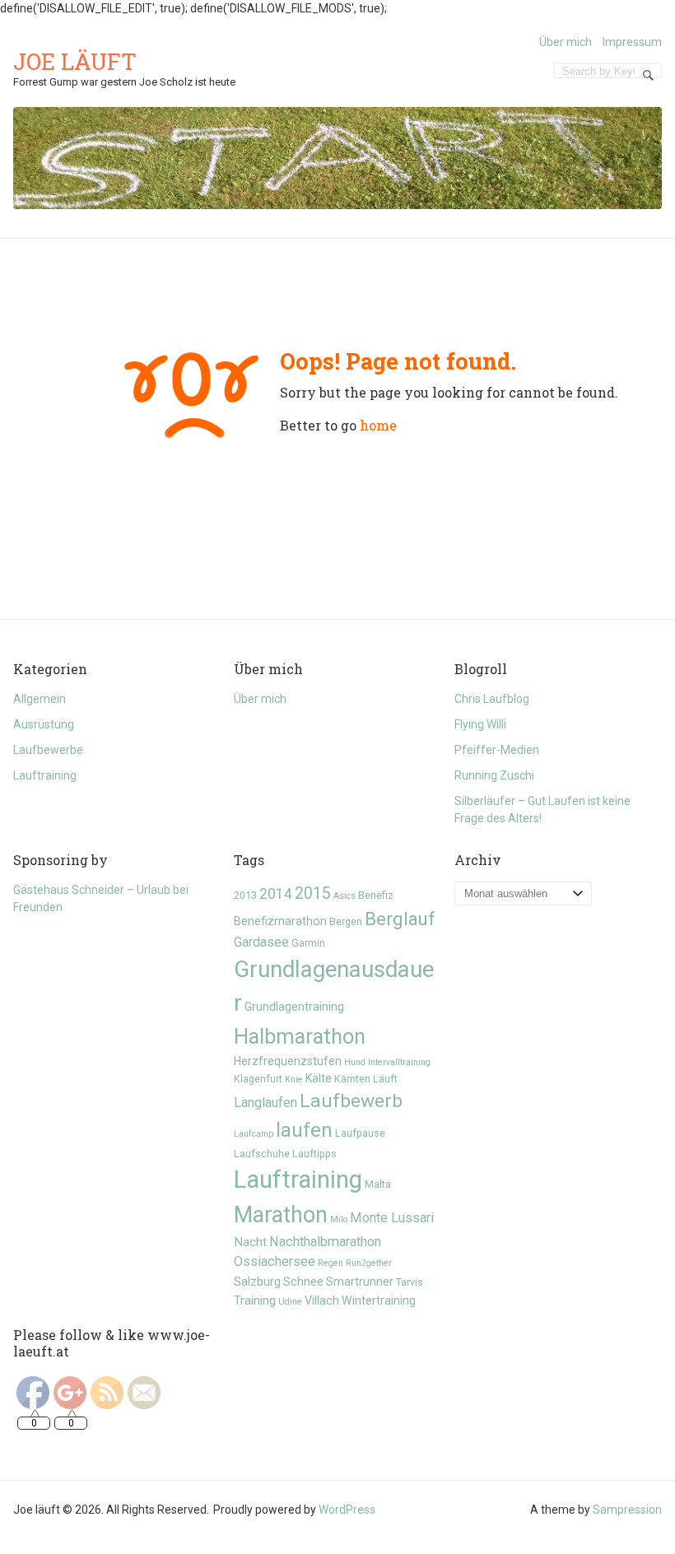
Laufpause (360, 1133)
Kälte (318, 1078)
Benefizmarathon (280, 921)
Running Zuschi (494, 775)
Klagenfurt (258, 1078)
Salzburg (257, 1281)
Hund (354, 1062)
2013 (245, 895)
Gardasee (261, 942)
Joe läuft (75, 61)
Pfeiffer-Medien (496, 749)
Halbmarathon (299, 1036)
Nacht (250, 1242)
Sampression (627, 1509)
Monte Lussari (392, 1218)
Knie (294, 1079)
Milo (338, 1219)
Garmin (308, 943)
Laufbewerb (351, 1101)
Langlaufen (265, 1102)
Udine (290, 1301)
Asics (344, 896)
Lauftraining (45, 775)
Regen (330, 1263)
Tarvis (409, 1282)
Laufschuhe (262, 1153)
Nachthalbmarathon (325, 1241)
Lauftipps (314, 1153)
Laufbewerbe (48, 749)
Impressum (632, 42)
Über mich (565, 42)
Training (255, 1300)
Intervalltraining (399, 1062)
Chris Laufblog (491, 698)
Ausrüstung (43, 724)
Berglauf (400, 918)
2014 (275, 894)
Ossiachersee (274, 1261)
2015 (313, 893)
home (378, 425)
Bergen (345, 921)
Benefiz (375, 895)
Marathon (281, 1215)
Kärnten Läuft (366, 1078)
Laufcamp (253, 1133)
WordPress (347, 1509)
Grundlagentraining (294, 1006)
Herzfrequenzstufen (288, 1061)
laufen (304, 1130)
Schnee (303, 1281)
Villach (322, 1300)
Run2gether (369, 1263)
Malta (378, 1184)
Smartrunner (359, 1281)
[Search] (649, 75)
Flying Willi (480, 724)
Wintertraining (379, 1300)
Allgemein (39, 698)
